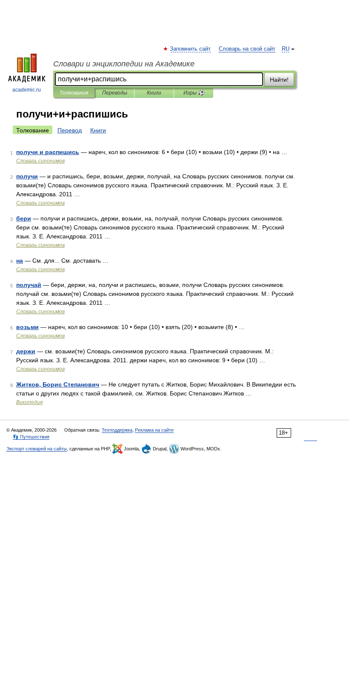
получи (27, 176)
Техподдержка (117, 430)
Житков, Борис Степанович (57, 384)
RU (285, 49)
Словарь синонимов (40, 161)
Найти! (279, 79)
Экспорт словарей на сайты (36, 448)
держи (25, 351)
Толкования (74, 93)
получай (28, 284)
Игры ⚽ (193, 93)
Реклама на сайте (154, 430)
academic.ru (26, 90)
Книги (154, 93)
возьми (27, 327)
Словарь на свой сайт (247, 49)
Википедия (29, 402)
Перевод (69, 130)
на (19, 260)
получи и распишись (47, 152)
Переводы (114, 93)
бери (23, 218)
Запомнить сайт (191, 49)
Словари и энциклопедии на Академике (124, 64)
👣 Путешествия (31, 436)
